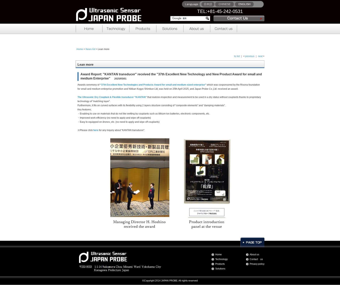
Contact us (256, 259)
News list (90, 49)
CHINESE (225, 4)
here (95, 130)
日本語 (208, 4)
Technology (221, 259)
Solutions (220, 268)
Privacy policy (257, 264)
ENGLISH (244, 4)
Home (80, 49)
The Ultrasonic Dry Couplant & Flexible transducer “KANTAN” (112, 97)
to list (237, 56)
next (260, 56)
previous (249, 56)
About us (254, 254)
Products (220, 264)
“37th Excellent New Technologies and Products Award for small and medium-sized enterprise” (153, 84)
